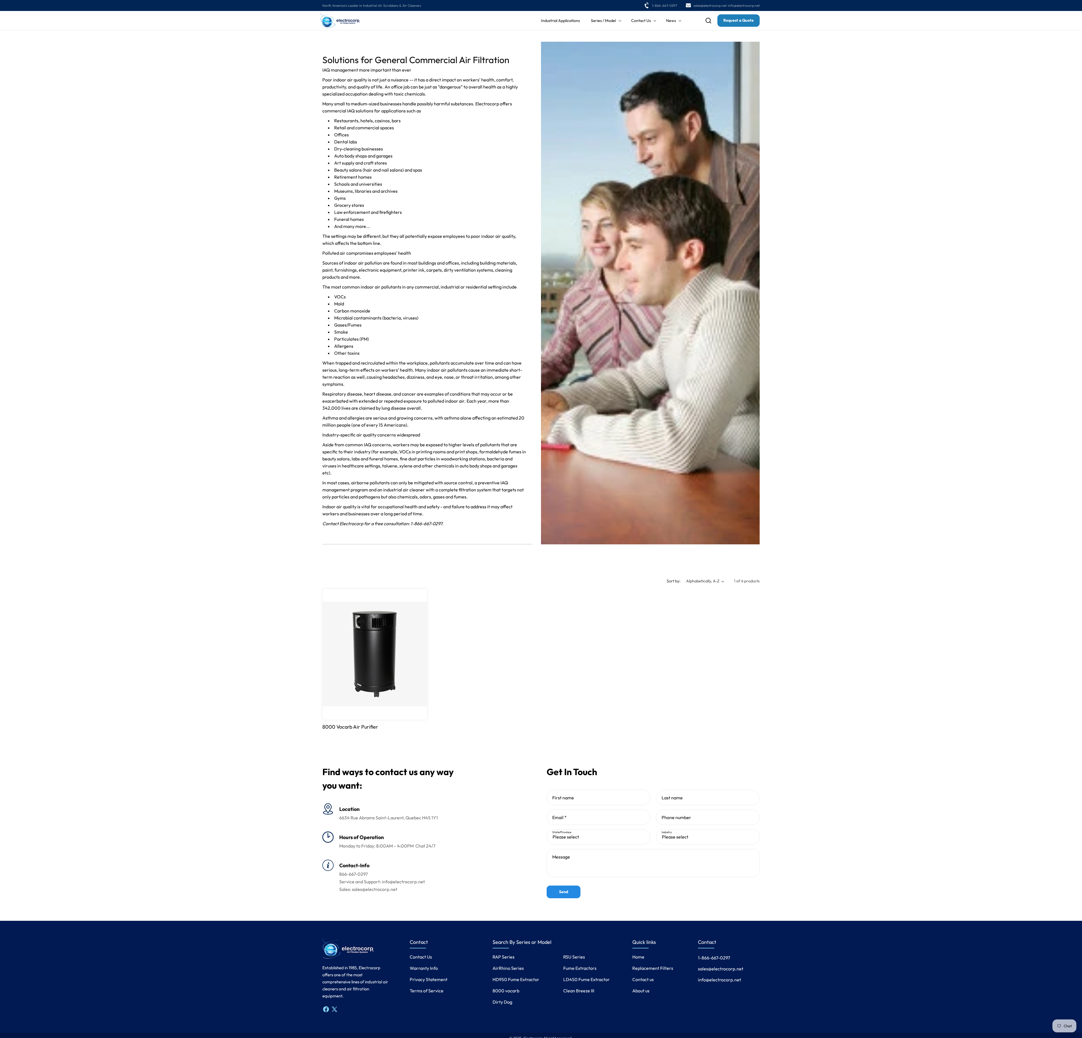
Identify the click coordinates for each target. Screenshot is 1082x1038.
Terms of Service (427, 990)
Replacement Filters (652, 968)
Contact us (643, 979)
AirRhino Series (508, 968)
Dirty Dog (502, 1002)
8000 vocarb (506, 990)
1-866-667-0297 (664, 5)
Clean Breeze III (578, 990)
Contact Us (421, 957)
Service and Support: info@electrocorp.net (382, 881)
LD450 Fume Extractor (586, 979)
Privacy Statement (428, 979)
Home (638, 957)
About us (640, 990)
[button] (605, 20)
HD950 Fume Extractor (516, 979)
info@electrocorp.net (744, 5)
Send (563, 891)
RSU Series (574, 957)
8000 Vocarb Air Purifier (350, 727)
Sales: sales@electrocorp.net (368, 889)
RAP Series (504, 957)
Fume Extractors (580, 968)
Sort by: (673, 581)
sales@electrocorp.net (709, 5)
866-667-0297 (353, 874)
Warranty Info (424, 968)
